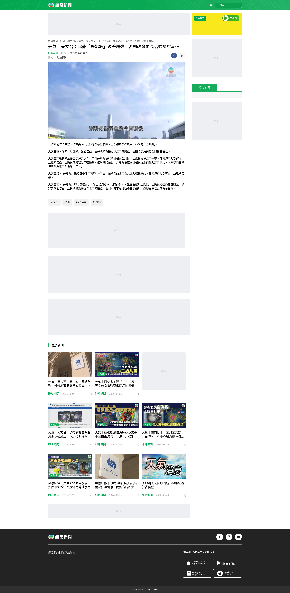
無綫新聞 (53, 41)
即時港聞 (72, 41)
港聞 (62, 41)
